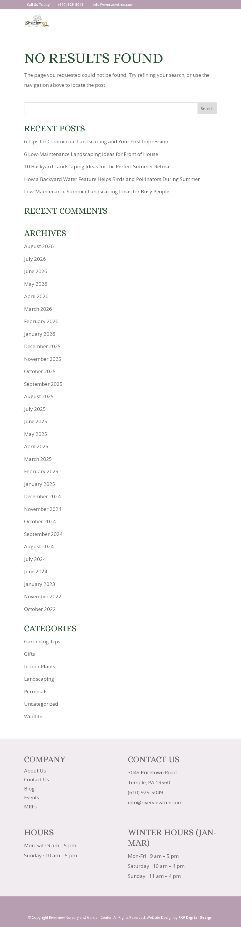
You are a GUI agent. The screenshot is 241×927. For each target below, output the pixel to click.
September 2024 (43, 534)
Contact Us (36, 779)
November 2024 (42, 509)
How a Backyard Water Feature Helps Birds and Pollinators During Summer (112, 179)
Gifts (29, 653)
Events (31, 797)
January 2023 (39, 584)
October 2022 (40, 609)
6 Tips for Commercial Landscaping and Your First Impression (96, 141)
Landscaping (39, 678)
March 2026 (38, 308)
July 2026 (35, 258)
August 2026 (39, 246)
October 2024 (40, 521)
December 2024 (42, 496)
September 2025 (43, 384)
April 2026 (36, 296)
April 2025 (36, 446)
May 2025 (35, 434)
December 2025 (42, 346)
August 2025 (39, 396)
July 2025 (35, 409)
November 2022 (42, 596)
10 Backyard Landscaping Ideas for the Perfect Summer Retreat (97, 166)
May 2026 (35, 283)
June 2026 (35, 271)
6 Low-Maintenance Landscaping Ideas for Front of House (91, 154)
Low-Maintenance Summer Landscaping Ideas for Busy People (96, 191)
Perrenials (36, 691)
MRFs (30, 806)
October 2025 (40, 371)
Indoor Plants (39, 666)
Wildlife (33, 716)
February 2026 (41, 321)
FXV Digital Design (195, 917)
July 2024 (35, 559)
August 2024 (39, 546)
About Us (35, 770)
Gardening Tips (42, 641)
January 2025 (39, 484)
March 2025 (38, 459)
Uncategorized (41, 703)
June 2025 (35, 421)
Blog (29, 788)
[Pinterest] (134, 906)
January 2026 (39, 333)
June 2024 (35, 571)
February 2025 (41, 471)
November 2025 (42, 358)
